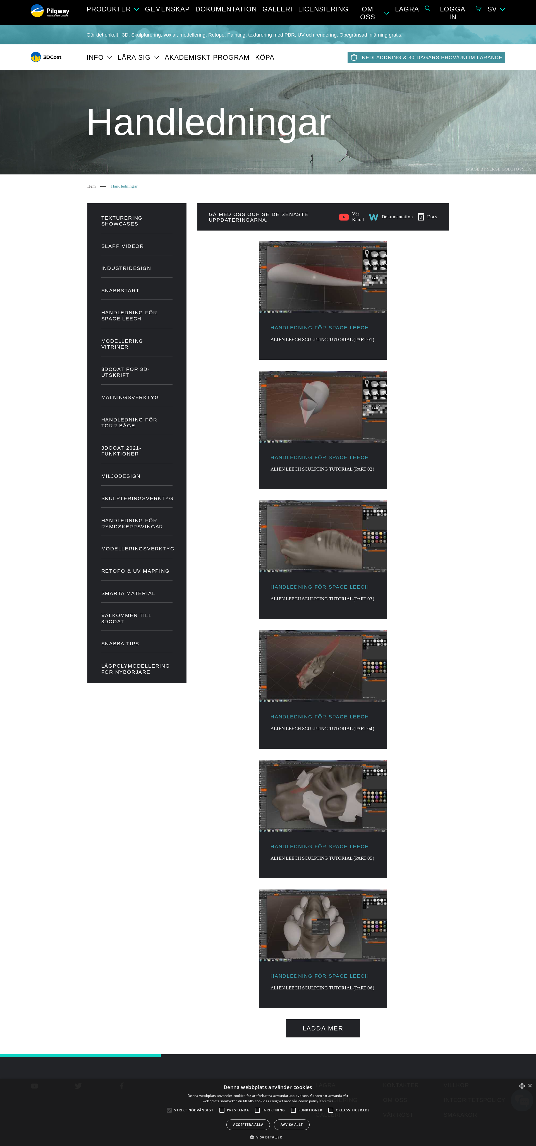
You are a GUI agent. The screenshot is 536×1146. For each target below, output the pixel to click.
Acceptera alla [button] (248, 1124)
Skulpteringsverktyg (137, 498)
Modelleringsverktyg (137, 549)
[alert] (268, 1112)
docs (432, 216)
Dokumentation (226, 9)
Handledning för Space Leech (129, 316)
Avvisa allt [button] (292, 1124)
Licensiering (323, 9)
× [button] (530, 1086)
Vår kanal (358, 216)
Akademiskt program (207, 57)
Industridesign (126, 268)
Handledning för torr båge (129, 423)
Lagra (407, 9)
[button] (268, 1136)
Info (95, 57)
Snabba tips (120, 643)
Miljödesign (121, 476)
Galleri (277, 9)
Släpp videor (122, 246)
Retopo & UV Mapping (135, 571)
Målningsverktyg (130, 397)
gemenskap (167, 9)
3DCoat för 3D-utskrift (125, 372)
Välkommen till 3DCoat (126, 618)
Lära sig (134, 57)
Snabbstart (120, 290)
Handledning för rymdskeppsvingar (132, 523)
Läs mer (326, 1101)
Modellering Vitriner (122, 344)
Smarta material (128, 593)
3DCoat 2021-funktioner (121, 451)
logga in (452, 13)
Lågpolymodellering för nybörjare (135, 669)
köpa (264, 57)
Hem (91, 186)
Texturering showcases (122, 221)
